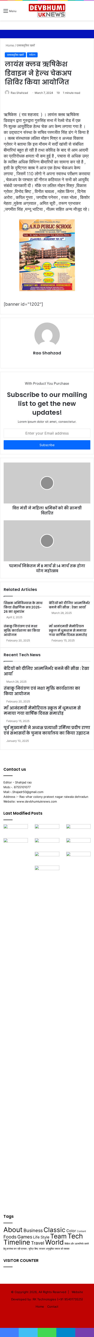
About (13, 1230)
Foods (9, 1237)
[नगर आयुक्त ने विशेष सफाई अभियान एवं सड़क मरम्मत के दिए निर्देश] (78, 845)
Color (71, 1230)
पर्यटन (32, 54)
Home (9, 45)
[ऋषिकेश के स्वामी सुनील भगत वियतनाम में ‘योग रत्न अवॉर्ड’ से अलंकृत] (47, 831)
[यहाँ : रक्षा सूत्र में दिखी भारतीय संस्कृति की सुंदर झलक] (15, 1008)
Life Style (41, 1237)
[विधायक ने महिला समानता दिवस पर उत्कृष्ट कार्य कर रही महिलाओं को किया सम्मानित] (47, 1036)
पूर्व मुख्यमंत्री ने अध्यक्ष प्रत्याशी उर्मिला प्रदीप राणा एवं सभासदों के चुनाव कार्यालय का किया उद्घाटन (47, 730)
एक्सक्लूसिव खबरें (26, 45)
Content (81, 1231)
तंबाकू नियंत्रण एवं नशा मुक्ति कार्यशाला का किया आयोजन (22, 630)
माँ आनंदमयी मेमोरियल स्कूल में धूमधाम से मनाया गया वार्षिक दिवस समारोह (68, 630)
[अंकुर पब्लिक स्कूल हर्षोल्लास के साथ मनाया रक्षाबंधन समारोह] (15, 831)
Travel (37, 1243)
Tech (75, 1236)
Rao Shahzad (19, 92)
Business (33, 1230)
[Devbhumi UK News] (47, 10)
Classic (54, 1230)
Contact (52, 1306)
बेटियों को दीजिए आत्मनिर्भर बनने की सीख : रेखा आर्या (69, 605)
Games (24, 1237)
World (54, 1242)
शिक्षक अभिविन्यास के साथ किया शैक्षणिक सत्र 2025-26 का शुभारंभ (23, 607)
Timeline (16, 1242)
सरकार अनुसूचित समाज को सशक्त (54, 1248)
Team (58, 1236)
